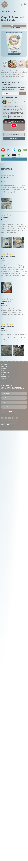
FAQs (2, 375)
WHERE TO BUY (14, 159)
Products (4, 366)
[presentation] (2, 58)
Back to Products (9, 11)
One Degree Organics (4, 4)
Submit (10, 411)
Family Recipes (5, 372)
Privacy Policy (4, 421)
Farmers (3, 368)
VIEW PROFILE (13, 138)
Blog (2, 370)
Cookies (17, 421)
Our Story (4, 364)
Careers (3, 379)
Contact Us (4, 381)
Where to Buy (5, 377)
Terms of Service (11, 421)
